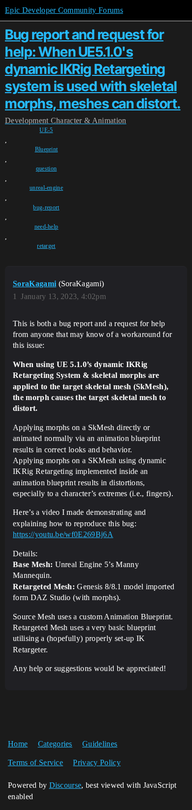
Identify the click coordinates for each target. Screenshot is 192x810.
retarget (46, 245)
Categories (55, 744)
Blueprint (46, 149)
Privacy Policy (96, 762)
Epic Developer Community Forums (64, 10)
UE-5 (46, 130)
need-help (46, 226)
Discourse (65, 785)
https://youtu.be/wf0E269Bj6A (63, 534)
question (46, 168)
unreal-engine (46, 187)
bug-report (46, 207)
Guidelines (99, 744)
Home (18, 744)
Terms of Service (35, 762)
